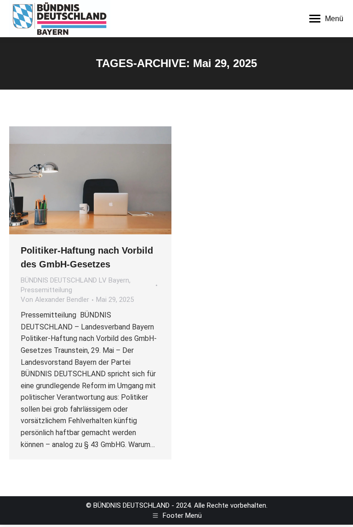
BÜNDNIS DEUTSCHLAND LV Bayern (75, 280)
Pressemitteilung (46, 290)
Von (55, 299)
